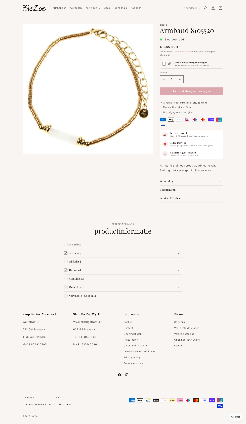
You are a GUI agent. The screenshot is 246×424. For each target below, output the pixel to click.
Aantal (163, 72)
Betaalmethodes (133, 363)
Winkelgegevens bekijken (178, 112)
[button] (92, 7)
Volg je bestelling (184, 333)
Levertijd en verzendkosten (140, 351)
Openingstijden (133, 333)
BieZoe (34, 416)
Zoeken (128, 322)
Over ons (179, 322)
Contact (128, 328)
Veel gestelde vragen (186, 328)
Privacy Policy (132, 357)
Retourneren (131, 339)
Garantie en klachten (136, 345)
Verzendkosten (182, 51)
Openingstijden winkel (187, 339)
